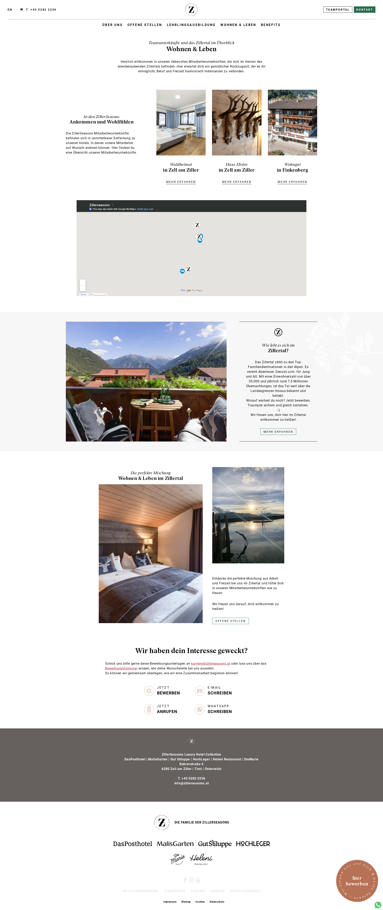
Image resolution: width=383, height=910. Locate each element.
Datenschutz (217, 901)
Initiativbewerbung (141, 891)
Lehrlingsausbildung (191, 25)
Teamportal (338, 9)
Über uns (112, 25)
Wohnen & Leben (238, 25)
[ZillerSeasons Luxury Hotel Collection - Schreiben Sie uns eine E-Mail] (21, 9)
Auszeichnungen (245, 891)
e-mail (220, 690)
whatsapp (220, 709)
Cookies (200, 901)
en (10, 9)
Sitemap (186, 901)
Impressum (169, 901)
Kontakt (364, 9)
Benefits (271, 25)
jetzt (168, 690)
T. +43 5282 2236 (41, 9)
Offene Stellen (144, 25)
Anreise (218, 891)
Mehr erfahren (278, 431)
